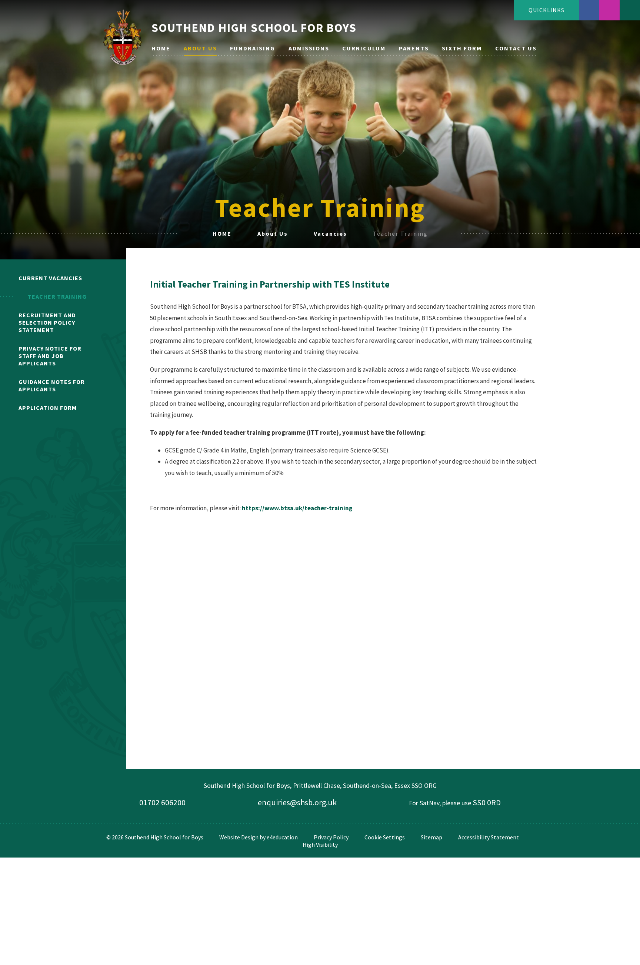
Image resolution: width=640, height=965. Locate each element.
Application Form (48, 407)
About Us (272, 233)
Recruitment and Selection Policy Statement (47, 322)
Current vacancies (50, 278)
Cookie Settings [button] (384, 837)
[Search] (630, 10)
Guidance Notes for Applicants (52, 385)
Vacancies (330, 233)
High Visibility (320, 844)
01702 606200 (162, 802)
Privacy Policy (331, 837)
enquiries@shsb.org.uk (297, 802)
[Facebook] (589, 10)
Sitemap (431, 837)
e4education (282, 837)
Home (222, 233)
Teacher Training (400, 233)
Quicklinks (546, 10)
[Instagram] (609, 10)
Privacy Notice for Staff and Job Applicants (50, 356)
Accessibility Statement (488, 837)
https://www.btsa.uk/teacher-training (297, 508)
